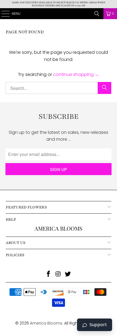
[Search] (97, 13)
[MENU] (2, 13)
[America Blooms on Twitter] (68, 274)
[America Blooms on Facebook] (48, 274)
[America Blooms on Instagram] (58, 274)
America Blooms (58, 13)
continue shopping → (76, 74)
